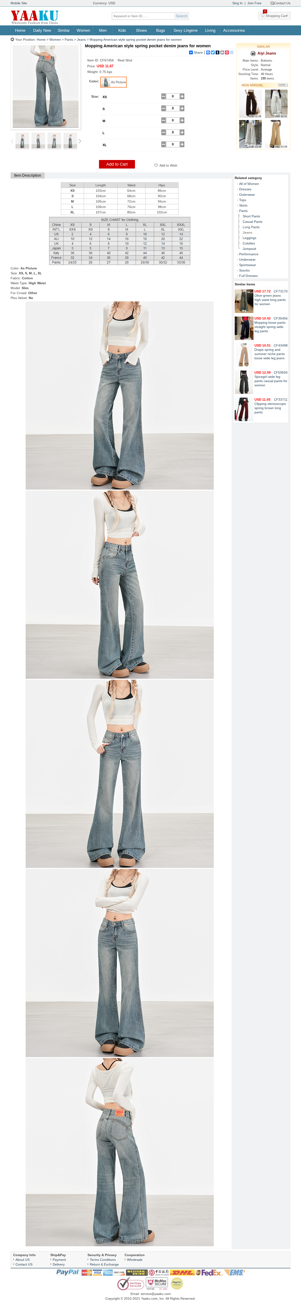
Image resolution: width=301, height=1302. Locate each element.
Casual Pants (252, 222)
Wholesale (135, 1260)
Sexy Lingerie (186, 30)
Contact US (24, 1264)
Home (20, 30)
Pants (69, 39)
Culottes (249, 243)
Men (103, 30)
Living (210, 30)
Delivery (59, 1264)
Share (198, 52)
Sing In (237, 3)
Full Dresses (248, 276)
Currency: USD (104, 3)
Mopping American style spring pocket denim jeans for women (136, 39)
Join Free (254, 3)
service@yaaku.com (156, 1294)
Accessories (234, 30)
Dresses (245, 189)
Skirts (243, 205)
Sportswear (247, 265)
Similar (64, 30)
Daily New (42, 30)
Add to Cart (117, 164)
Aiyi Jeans (266, 53)
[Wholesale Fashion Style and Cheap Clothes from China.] (35, 23)
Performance (248, 254)
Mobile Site (19, 3)
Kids (122, 30)
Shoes (141, 30)
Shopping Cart (275, 15)
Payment (59, 1260)
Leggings (249, 238)
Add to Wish (168, 165)
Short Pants (251, 216)
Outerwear (247, 194)
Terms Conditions (103, 1260)
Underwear (247, 259)
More (283, 85)
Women (83, 30)
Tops (242, 200)
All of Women (249, 184)
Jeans (81, 39)
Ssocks (244, 270)
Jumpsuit (249, 249)
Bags (160, 30)
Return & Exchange (104, 1264)
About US (23, 1260)
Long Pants (251, 227)
